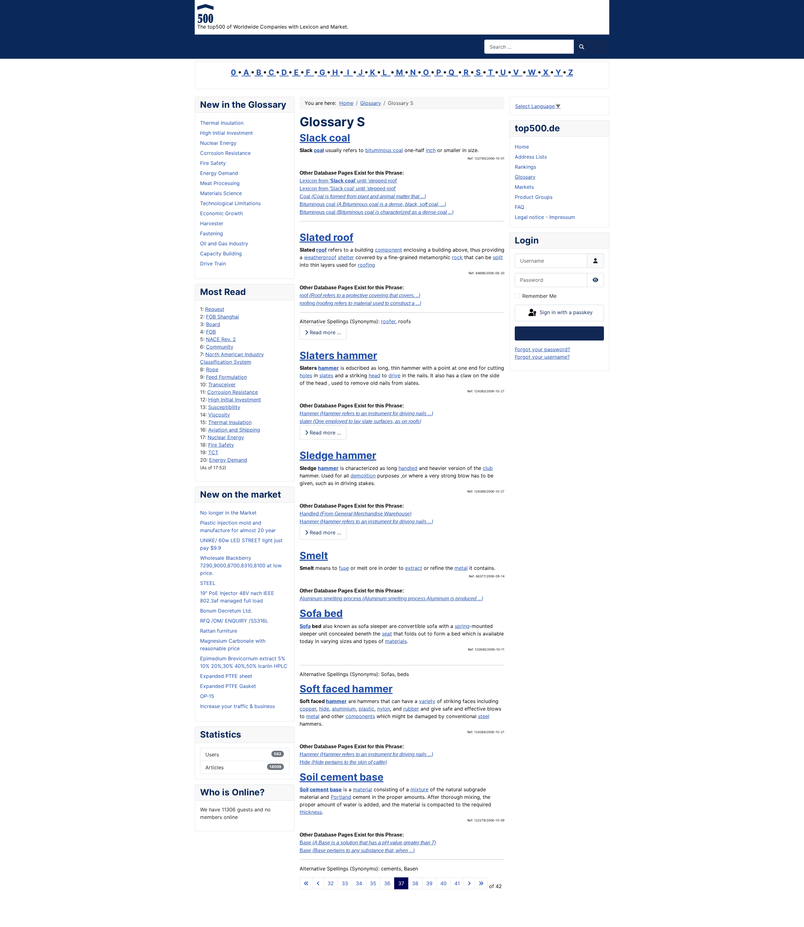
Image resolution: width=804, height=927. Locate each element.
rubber (411, 709)
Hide (343, 762)
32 (331, 883)
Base (368, 842)
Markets (524, 187)
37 (401, 883)
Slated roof (326, 237)
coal (319, 150)
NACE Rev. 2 (221, 339)
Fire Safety (221, 445)
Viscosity (219, 415)
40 (443, 883)
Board (213, 324)
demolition (363, 475)
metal (461, 568)
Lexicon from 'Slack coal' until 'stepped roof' (348, 188)
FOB (211, 332)
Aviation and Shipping (234, 430)
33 (345, 883)
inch (431, 150)
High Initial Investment (234, 399)
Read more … (324, 332)
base (336, 789)
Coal (363, 196)
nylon (383, 709)
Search (593, 47)
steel (483, 716)
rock (457, 257)
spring (462, 626)
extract (413, 568)
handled (408, 468)
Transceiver (222, 384)
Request (214, 309)
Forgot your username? (542, 357)
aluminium (344, 709)
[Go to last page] (481, 883)
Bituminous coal (373, 204)
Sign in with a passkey (565, 312)
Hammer (366, 413)
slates (326, 375)
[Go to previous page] (318, 883)
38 (415, 883)
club (488, 468)
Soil (304, 789)
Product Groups (533, 197)
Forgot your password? (542, 349)
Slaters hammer (338, 355)
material (362, 789)
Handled (355, 513)
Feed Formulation (226, 377)
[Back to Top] (793, 915)
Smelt (314, 555)
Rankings (525, 167)
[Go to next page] (469, 883)
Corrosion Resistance (232, 392)
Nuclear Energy (226, 437)
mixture (419, 789)
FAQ (519, 207)
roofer (388, 321)
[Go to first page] (306, 883)
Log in (559, 333)
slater (360, 421)
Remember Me (539, 296)
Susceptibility (224, 407)
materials (396, 641)
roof (321, 250)
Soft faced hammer (346, 689)
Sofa (305, 626)
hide (324, 709)
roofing (366, 265)
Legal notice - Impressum (545, 217)
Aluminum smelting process (391, 598)
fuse (344, 568)
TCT (213, 452)
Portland (341, 797)
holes (306, 375)
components (360, 716)
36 (387, 883)
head (374, 375)
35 (373, 883)
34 (359, 883)
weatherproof (320, 257)
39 (429, 883)
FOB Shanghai (222, 317)
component (388, 250)
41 (457, 883)
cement (319, 789)
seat (387, 633)
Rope (212, 369)
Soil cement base (341, 777)
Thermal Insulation (230, 422)
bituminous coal (384, 150)
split (498, 257)
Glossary (525, 177)
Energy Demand (228, 460)
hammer (328, 368)
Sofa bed (321, 613)
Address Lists (531, 157)
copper (308, 709)
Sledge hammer (338, 455)
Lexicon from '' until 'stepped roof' (348, 180)
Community (219, 347)
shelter (346, 257)
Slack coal (325, 138)
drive (394, 375)
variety (427, 701)
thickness (311, 812)
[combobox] (529, 47)
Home (522, 147)
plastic (366, 709)
